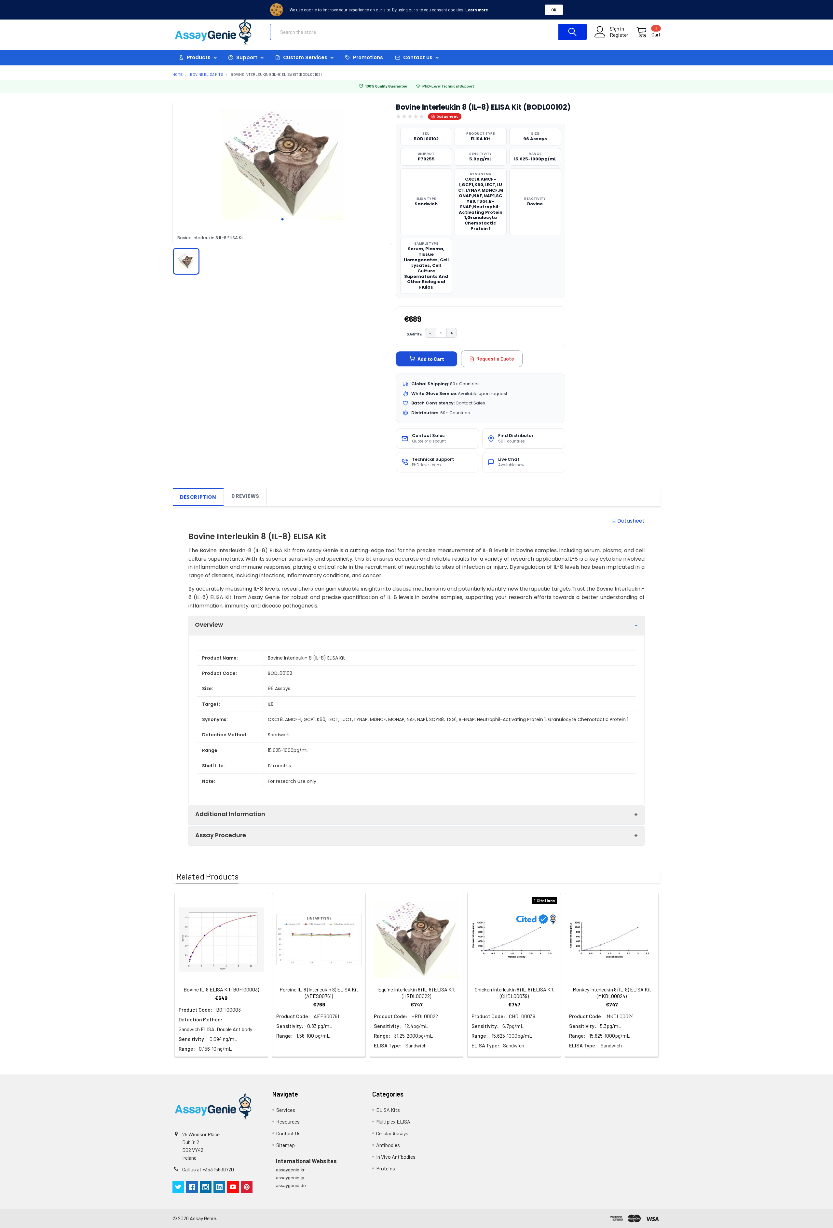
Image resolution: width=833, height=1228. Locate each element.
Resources (288, 1121)
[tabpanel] (282, 165)
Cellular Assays (392, 1133)
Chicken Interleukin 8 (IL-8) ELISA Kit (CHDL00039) (514, 992)
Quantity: (414, 334)
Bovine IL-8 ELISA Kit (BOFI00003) (221, 989)
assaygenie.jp (290, 1177)
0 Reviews (245, 496)
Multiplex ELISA (393, 1121)
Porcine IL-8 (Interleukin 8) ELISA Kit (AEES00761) (319, 992)
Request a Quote (495, 359)
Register (619, 35)
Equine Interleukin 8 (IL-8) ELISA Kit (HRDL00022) (416, 992)
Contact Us (288, 1133)
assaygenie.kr (290, 1169)
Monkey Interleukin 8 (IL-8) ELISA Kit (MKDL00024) (612, 992)
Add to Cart (430, 359)
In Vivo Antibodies (396, 1156)
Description (198, 497)
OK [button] (553, 9)
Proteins (385, 1168)
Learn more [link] (476, 9)
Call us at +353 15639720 (208, 1169)
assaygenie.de (291, 1185)
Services (285, 1110)
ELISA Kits (388, 1110)
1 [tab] (282, 219)
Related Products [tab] (207, 876)
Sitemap (285, 1145)
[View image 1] (186, 261)
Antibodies (388, 1145)
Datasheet (447, 116)
